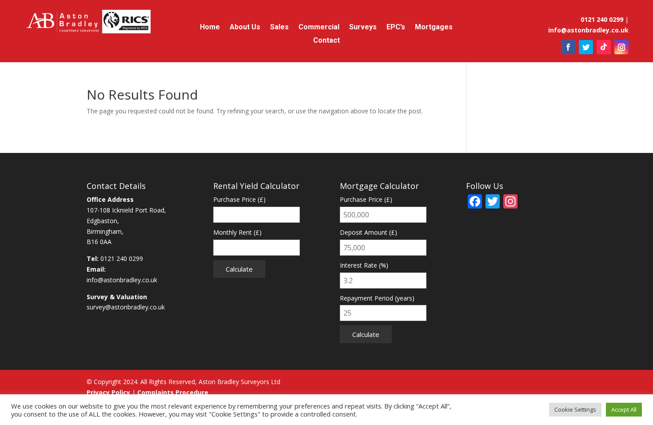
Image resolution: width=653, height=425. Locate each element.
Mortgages (434, 27)
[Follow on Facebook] (568, 47)
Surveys (363, 27)
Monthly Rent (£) (237, 232)
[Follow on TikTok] (604, 47)
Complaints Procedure (172, 392)
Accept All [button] (624, 409)
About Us (245, 27)
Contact (326, 40)
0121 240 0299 (121, 258)
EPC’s (395, 27)
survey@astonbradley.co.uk (126, 307)
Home (210, 27)
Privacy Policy (108, 392)
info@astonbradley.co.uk (122, 280)
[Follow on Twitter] (586, 47)
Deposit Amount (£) (368, 232)
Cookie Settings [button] (575, 409)
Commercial (319, 27)
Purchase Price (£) (239, 199)
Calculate (239, 269)
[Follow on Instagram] (621, 47)
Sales (279, 27)
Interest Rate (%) (364, 265)
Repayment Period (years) (377, 298)
